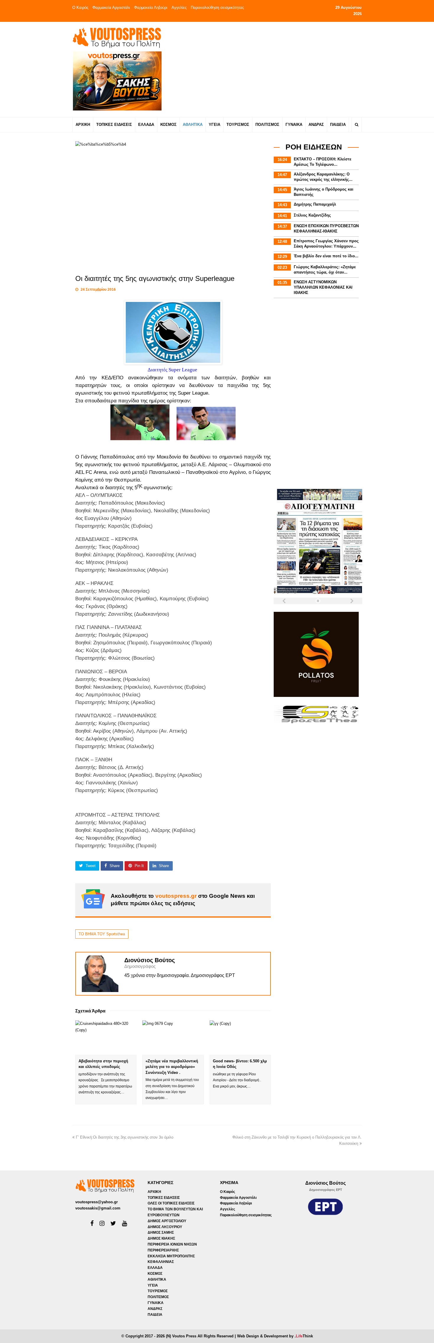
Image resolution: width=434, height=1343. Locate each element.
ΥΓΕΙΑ (153, 1285)
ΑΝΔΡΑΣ (155, 1309)
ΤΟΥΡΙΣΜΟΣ (158, 1291)
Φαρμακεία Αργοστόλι (111, 7)
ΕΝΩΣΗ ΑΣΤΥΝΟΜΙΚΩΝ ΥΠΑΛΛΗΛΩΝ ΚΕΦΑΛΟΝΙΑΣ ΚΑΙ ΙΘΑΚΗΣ (323, 287)
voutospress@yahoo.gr (96, 1202)
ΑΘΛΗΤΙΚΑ (157, 1279)
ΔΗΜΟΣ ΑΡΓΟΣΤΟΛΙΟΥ (167, 1221)
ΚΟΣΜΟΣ (155, 1274)
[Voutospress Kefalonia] (116, 37)
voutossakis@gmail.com (97, 1208)
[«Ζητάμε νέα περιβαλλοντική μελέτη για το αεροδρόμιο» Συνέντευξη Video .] (172, 1037)
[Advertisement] (269, 69)
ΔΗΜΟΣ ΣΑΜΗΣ (161, 1232)
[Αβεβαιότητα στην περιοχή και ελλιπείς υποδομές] (105, 1037)
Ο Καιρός (80, 7)
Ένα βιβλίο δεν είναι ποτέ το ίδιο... (326, 256)
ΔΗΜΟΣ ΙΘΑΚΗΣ (161, 1238)
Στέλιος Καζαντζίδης (312, 215)
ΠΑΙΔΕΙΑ (155, 1315)
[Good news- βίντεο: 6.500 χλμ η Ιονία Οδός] (240, 1037)
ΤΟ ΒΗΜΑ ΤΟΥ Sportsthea (102, 934)
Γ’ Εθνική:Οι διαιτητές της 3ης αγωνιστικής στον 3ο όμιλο (124, 1137)
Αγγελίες (179, 7)
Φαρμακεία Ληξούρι (150, 7)
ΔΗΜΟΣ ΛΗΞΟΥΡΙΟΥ (165, 1227)
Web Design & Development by (275, 1336)
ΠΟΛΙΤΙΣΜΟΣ (158, 1297)
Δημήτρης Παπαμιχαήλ (315, 204)
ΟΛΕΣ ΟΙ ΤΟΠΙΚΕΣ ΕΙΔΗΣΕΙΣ (171, 1203)
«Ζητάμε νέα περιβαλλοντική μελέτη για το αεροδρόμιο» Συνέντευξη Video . (172, 1067)
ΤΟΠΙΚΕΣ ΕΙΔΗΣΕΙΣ (164, 1198)
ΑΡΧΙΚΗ (154, 1192)
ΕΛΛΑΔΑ (155, 1268)
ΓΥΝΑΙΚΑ (156, 1303)
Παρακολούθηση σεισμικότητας (217, 7)
